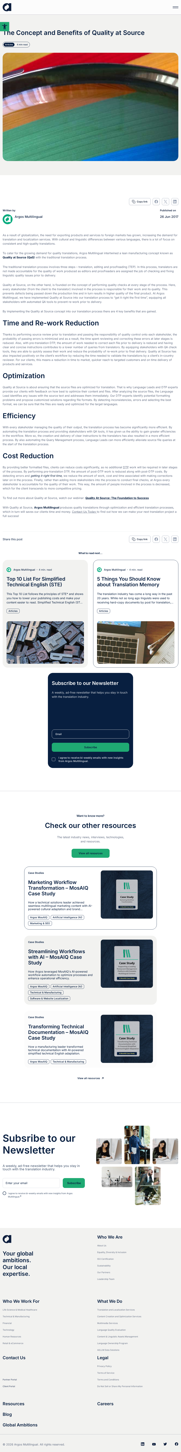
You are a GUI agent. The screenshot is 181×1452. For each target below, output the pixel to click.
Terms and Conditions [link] (108, 1379)
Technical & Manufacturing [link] (16, 1316)
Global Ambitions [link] (20, 1425)
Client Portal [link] (9, 1386)
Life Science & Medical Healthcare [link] (20, 1309)
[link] (4, 26)
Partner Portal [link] (10, 1379)
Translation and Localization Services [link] (116, 1309)
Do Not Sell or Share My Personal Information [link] (120, 1386)
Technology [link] (8, 1330)
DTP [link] (126, 467)
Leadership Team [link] (106, 1279)
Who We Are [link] (109, 1237)
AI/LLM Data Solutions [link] (108, 1350)
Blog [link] (7, 1414)
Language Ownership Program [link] (112, 1343)
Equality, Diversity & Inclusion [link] (111, 1252)
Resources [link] (13, 1404)
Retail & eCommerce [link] (13, 1343)
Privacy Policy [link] (104, 1366)
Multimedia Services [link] (107, 1323)
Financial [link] (7, 1323)
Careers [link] (105, 1404)
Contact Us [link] (14, 1358)
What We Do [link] (109, 1301)
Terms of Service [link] (105, 1373)
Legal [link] (102, 1358)
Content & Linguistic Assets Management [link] (117, 1336)
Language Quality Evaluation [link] (111, 1330)
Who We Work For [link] (21, 1301)
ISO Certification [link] (105, 1259)
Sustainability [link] (104, 1265)
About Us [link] (101, 1245)
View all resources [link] (91, 853)
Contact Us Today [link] (84, 511)
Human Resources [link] (12, 1336)
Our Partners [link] (103, 1272)
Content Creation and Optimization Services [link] (119, 1316)
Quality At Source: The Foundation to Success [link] (117, 498)
